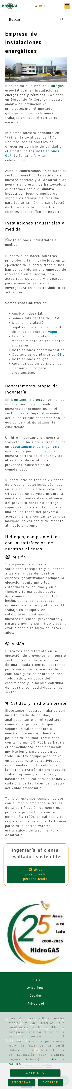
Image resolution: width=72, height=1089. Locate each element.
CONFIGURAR (35, 1073)
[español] (40, 6)
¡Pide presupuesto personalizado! (36, 874)
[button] (67, 6)
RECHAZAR (21, 1082)
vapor (53, 332)
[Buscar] (36, 6)
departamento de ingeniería (35, 446)
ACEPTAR (50, 1082)
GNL (60, 354)
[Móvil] (45, 6)
